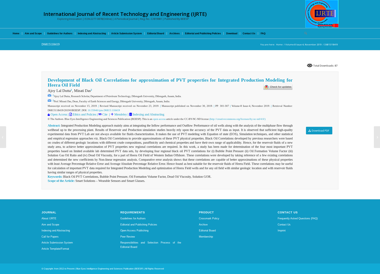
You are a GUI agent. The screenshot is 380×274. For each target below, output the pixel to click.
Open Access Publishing (134, 230)
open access (159, 118)
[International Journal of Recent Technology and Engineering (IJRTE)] (321, 14)
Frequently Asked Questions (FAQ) (298, 218)
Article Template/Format (55, 248)
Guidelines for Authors (133, 218)
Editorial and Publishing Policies (138, 224)
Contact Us (284, 224)
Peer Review (127, 236)
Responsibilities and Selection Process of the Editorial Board (150, 244)
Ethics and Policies (84, 114)
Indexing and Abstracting (148, 114)
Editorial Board (207, 230)
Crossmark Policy (209, 218)
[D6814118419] (3, 137)
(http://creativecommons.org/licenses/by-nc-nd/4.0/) (237, 118)
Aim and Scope (50, 224)
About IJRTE (49, 218)
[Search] (304, 33)
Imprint (282, 230)
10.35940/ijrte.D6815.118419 (104, 110)
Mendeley (120, 114)
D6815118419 (51, 44)
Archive (203, 224)
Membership (206, 236)
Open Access (59, 114)
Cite (105, 114)
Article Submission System (57, 242)
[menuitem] (16, 33)
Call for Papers (50, 236)
